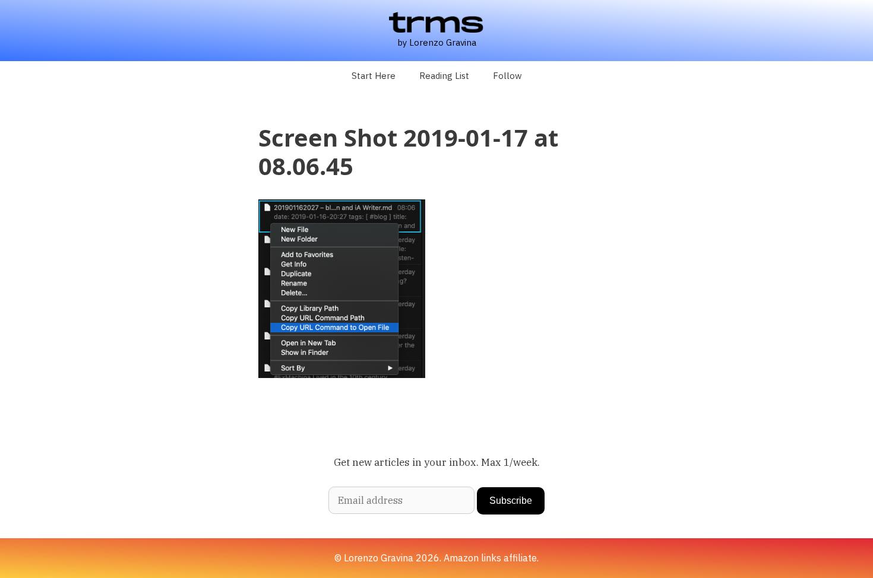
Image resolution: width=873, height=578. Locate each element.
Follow (507, 75)
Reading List (444, 75)
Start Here (374, 75)
